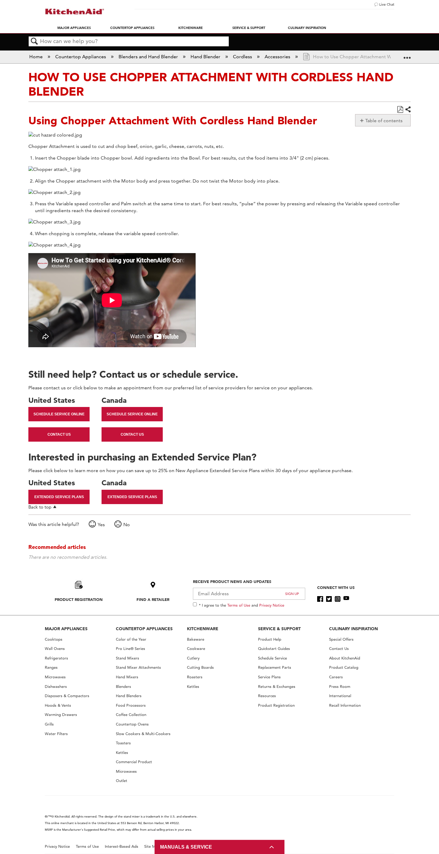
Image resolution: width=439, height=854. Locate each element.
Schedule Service (272, 658)
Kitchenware (190, 28)
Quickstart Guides (274, 648)
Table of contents (384, 120)
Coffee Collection (131, 714)
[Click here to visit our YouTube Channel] (346, 599)
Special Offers (341, 639)
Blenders (123, 686)
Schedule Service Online (59, 414)
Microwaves (55, 677)
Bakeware (195, 639)
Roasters (194, 677)
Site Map (152, 846)
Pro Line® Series (130, 648)
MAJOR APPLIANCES (66, 628)
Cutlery (193, 658)
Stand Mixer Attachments (138, 667)
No (126, 524)
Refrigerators (56, 658)
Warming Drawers (61, 714)
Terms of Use (238, 605)
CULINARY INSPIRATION (353, 628)
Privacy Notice (271, 605)
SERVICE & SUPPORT (279, 628)
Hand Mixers (127, 677)
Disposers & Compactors (67, 696)
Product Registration (79, 599)
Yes (101, 524)
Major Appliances (74, 28)
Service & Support (248, 28)
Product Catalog (343, 667)
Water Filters (56, 733)
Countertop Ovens (132, 724)
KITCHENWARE (202, 628)
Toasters (123, 743)
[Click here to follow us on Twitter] (329, 599)
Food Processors (131, 705)
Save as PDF (400, 109)
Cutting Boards (200, 667)
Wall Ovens (55, 648)
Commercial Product (134, 762)
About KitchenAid (344, 658)
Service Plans (269, 677)
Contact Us (59, 434)
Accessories (278, 56)
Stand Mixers (127, 658)
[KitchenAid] (75, 11)
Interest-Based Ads (121, 846)
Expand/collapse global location (407, 54)
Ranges (51, 667)
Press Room (339, 686)
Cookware (196, 648)
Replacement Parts (274, 667)
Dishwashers (56, 686)
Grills (49, 724)
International (340, 696)
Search (34, 41)
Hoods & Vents (58, 705)
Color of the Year (131, 639)
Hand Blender (206, 56)
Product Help (269, 639)
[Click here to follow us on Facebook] (320, 599)
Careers (336, 677)
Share (408, 109)
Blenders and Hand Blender (149, 56)
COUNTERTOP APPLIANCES (144, 628)
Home (36, 56)
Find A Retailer (152, 599)
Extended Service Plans (59, 497)
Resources (267, 696)
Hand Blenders (129, 696)
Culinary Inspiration (307, 28)
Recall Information (345, 705)
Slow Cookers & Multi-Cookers (143, 733)
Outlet (121, 780)
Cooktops (53, 639)
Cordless (243, 56)
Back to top (39, 507)
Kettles (122, 752)
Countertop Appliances (132, 28)
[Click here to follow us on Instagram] (337, 599)
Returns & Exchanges (276, 686)
